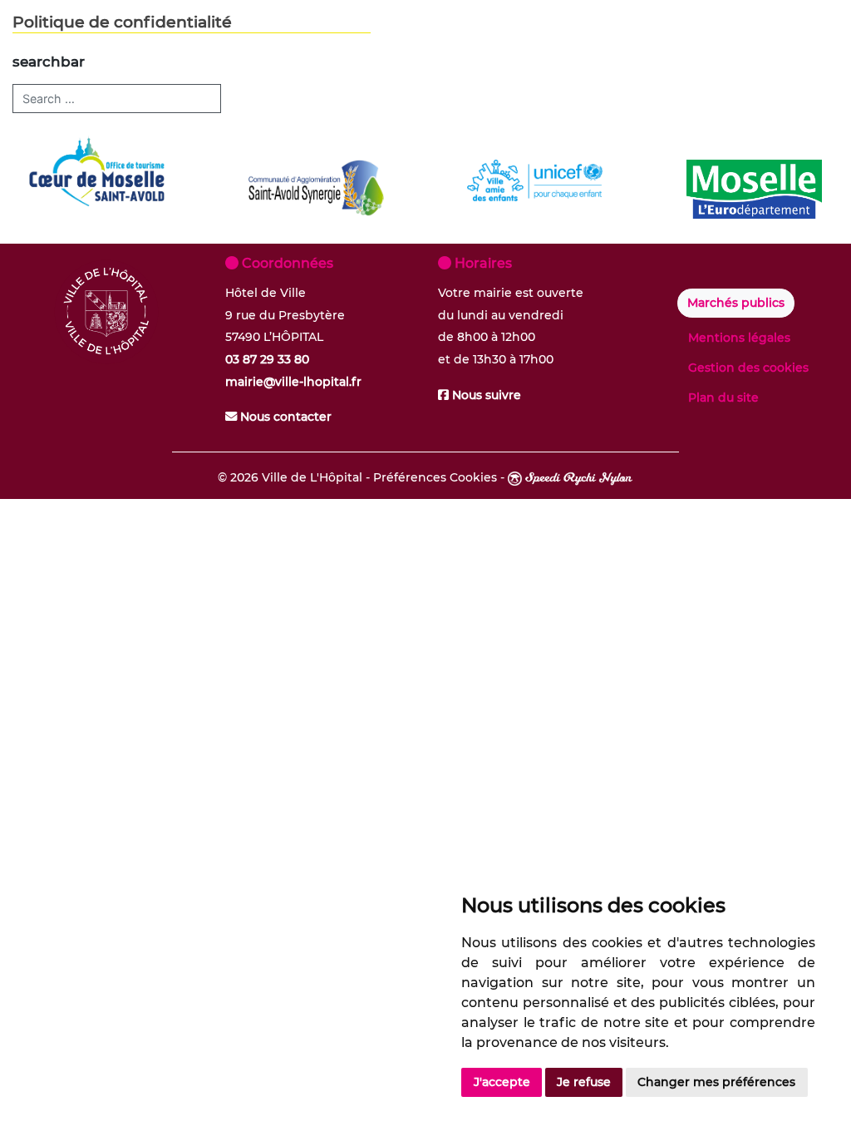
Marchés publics (736, 302)
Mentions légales (739, 337)
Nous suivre (485, 395)
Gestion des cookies (748, 367)
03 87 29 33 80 (267, 359)
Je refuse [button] (584, 1081)
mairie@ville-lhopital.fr (293, 381)
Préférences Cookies (435, 477)
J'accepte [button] (502, 1081)
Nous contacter (284, 416)
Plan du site (723, 397)
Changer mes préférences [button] (716, 1081)
